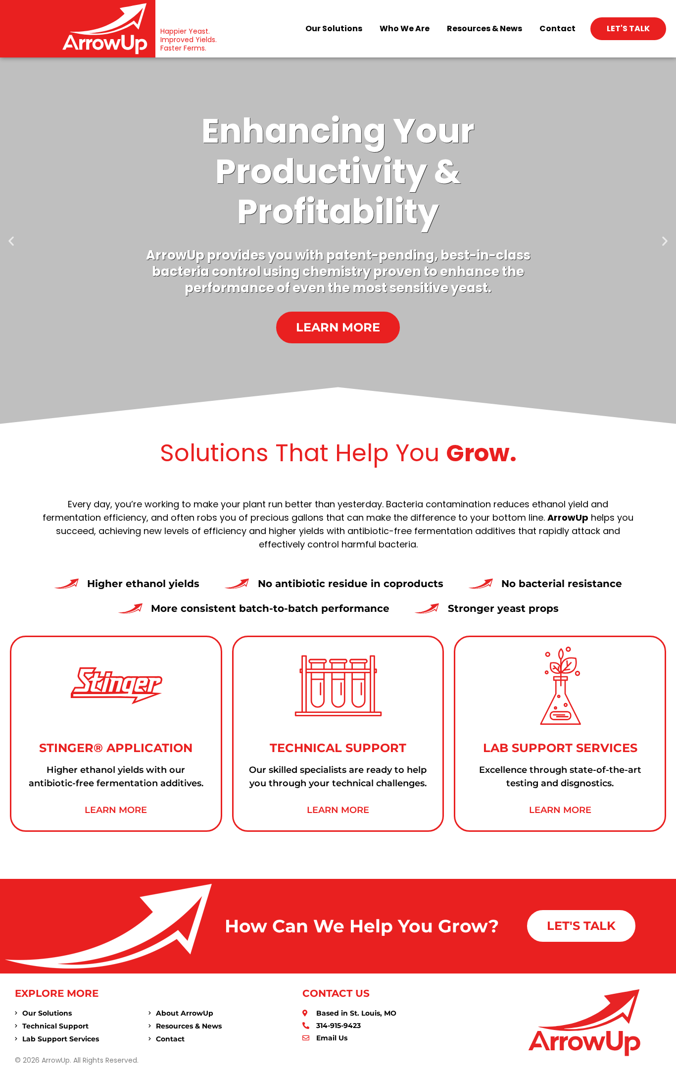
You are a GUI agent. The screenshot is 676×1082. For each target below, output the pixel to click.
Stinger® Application (116, 748)
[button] (11, 240)
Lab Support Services (560, 748)
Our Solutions (333, 28)
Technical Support (338, 748)
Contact (557, 28)
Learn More (116, 810)
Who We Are (405, 28)
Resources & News (484, 28)
